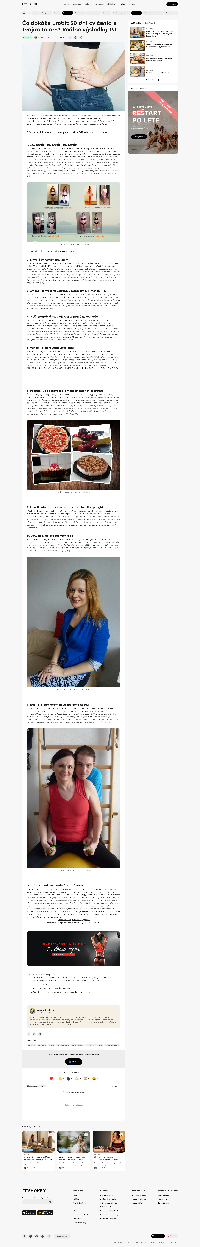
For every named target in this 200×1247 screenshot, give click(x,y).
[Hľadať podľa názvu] (24, 13)
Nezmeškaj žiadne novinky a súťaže (36, 1198)
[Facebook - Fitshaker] (24, 1236)
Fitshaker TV (112, 4)
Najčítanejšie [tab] (136, 23)
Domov (67, 4)
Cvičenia (88, 4)
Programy (77, 4)
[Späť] (29, 13)
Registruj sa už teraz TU (90, 922)
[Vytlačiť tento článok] (75, 37)
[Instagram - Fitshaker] (30, 1236)
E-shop (132, 4)
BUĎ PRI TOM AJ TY (68, 251)
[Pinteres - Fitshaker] (48, 1236)
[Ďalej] (176, 13)
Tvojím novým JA (82, 992)
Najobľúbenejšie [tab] (149, 23)
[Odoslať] (50, 1202)
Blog (123, 4)
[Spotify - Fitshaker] (42, 1236)
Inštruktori (99, 4)
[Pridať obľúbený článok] (70, 37)
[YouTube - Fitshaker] (36, 1236)
